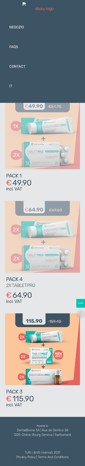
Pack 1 (13, 176)
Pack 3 (14, 392)
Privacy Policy (26, 457)
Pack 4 (14, 279)
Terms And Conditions (53, 457)
